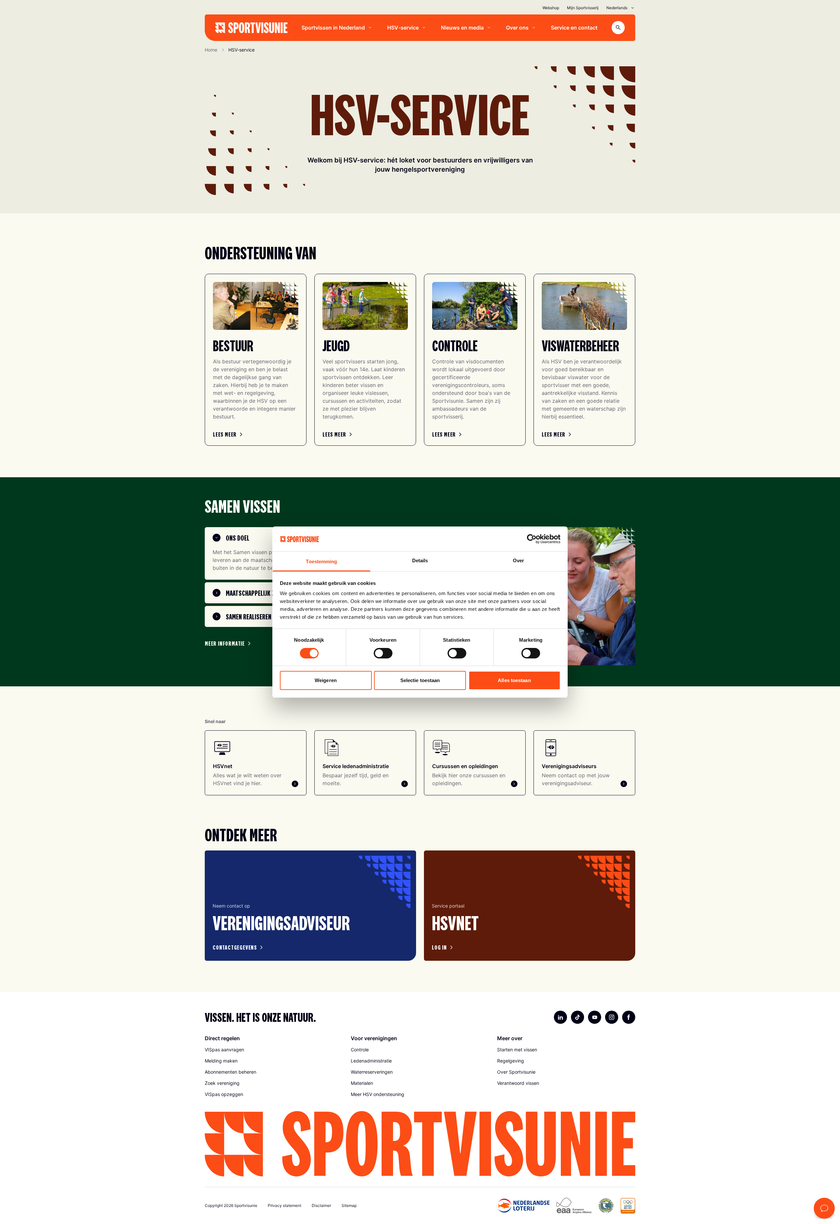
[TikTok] (577, 1017)
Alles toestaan (514, 680)
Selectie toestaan (420, 680)
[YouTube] (594, 1017)
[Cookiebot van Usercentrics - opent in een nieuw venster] (531, 539)
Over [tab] (518, 560)
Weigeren (326, 680)
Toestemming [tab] (321, 561)
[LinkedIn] (560, 1017)
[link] (228, 434)
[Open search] (618, 27)
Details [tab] (420, 560)
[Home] (251, 27)
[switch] (383, 653)
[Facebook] (628, 1017)
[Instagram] (611, 1017)
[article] (310, 905)
